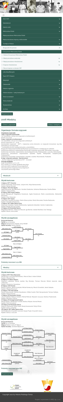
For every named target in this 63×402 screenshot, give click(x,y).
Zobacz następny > (54, 125)
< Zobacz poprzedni (9, 125)
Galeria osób (7, 27)
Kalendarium (7, 23)
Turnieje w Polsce (8, 43)
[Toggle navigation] (58, 5)
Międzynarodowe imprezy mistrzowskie (15, 39)
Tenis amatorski (7, 101)
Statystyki (6, 80)
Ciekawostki (6, 84)
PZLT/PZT (6, 19)
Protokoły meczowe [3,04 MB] (11, 368)
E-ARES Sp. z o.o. (55, 399)
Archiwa (5, 109)
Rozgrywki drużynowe (9, 48)
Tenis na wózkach (8, 97)
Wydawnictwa (7, 105)
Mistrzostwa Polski (8, 31)
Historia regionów (8, 88)
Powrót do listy (7, 114)
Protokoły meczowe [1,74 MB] (11, 262)
